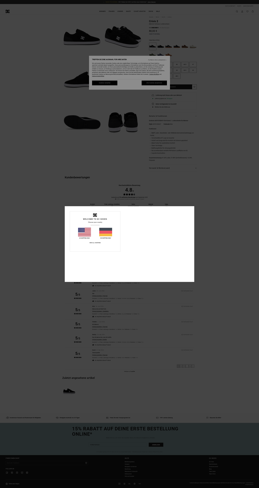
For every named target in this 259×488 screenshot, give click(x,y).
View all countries (95, 242)
